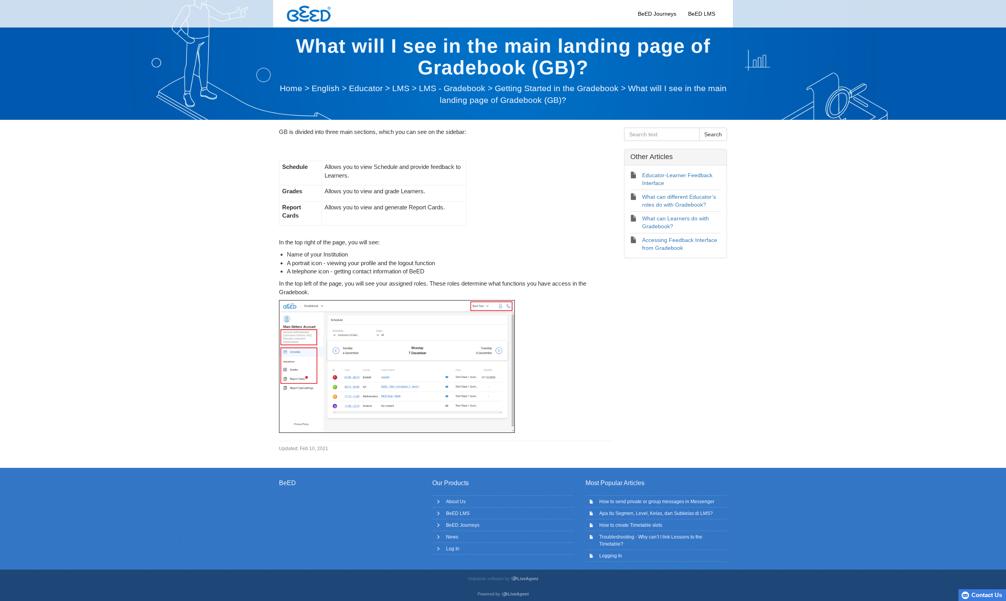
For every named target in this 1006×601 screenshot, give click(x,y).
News (452, 537)
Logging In (610, 556)
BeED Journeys (657, 14)
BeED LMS (701, 14)
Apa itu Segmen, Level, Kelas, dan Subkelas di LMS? (656, 513)
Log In (452, 549)
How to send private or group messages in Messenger (656, 501)
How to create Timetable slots (630, 525)
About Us (456, 501)
